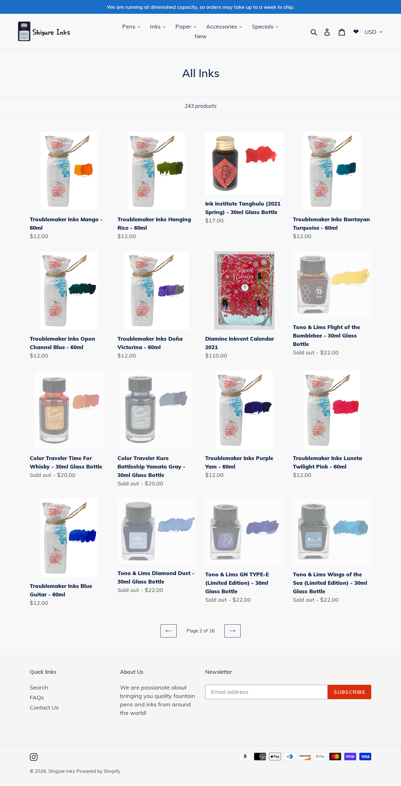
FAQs (37, 697)
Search (39, 687)
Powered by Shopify (98, 771)
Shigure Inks (61, 771)
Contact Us (44, 707)
